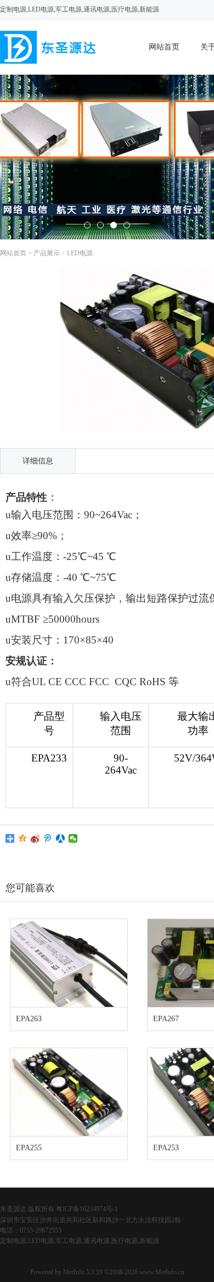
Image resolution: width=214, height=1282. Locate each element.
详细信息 (37, 461)
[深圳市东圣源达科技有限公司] (49, 61)
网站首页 (164, 47)
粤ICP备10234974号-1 (87, 1209)
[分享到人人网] (60, 838)
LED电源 (80, 253)
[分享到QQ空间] (22, 838)
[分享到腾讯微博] (48, 838)
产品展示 (46, 253)
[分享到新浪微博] (35, 838)
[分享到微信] (73, 838)
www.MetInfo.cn (161, 1272)
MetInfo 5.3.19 (83, 1272)
